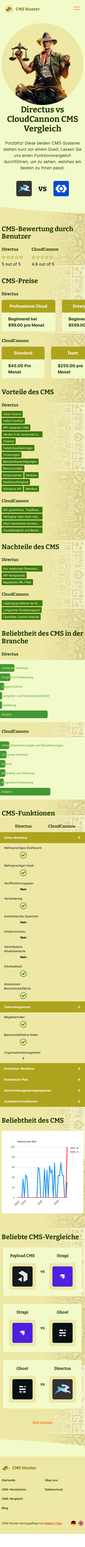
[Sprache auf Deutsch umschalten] (73, 1523)
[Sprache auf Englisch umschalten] (80, 1523)
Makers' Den (53, 1523)
